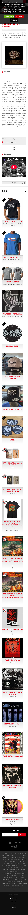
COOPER (12, 856)
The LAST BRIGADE (23, 883)
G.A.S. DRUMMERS (22, 859)
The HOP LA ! (14, 883)
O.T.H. (11, 873)
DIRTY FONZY (22, 857)
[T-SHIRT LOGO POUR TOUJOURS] (12, 209)
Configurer (14, 20)
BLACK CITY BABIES (22, 854)
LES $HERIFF (16, 867)
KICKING (10, 867)
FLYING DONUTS (5, 859)
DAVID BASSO (6, 857)
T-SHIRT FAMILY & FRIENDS (12, 282)
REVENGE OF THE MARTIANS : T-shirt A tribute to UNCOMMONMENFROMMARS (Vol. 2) (12, 524)
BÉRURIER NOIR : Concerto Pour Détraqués (12, 786)
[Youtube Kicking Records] (14, 846)
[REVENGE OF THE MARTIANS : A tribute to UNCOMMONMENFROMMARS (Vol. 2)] (12, 546)
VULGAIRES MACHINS (21, 889)
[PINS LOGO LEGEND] (12, 333)
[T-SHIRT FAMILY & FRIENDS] (12, 273)
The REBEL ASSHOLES (14, 885)
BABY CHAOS (7, 852)
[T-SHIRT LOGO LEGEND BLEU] (12, 243)
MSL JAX (21, 871)
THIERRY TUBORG (11, 887)
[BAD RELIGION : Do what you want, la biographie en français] (12, 617)
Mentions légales (14, 898)
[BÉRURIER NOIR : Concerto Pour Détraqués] (12, 774)
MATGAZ (7, 871)
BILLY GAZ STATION (5, 854)
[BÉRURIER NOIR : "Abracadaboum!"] (12, 743)
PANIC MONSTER (17, 873)
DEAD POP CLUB (14, 857)
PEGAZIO (24, 873)
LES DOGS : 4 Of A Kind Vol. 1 (12, 724)
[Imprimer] (15, 183)
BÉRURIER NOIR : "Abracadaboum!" (12, 756)
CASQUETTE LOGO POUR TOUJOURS (12, 377)
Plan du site (14, 901)
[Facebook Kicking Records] (10, 842)
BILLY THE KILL (14, 854)
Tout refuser (19, 17)
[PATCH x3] (12, 427)
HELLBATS (23, 863)
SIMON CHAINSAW (8, 877)
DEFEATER (5, 30)
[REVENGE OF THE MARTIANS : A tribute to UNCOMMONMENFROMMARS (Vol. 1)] (12, 582)
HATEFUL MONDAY (15, 863)
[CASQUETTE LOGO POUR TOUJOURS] (12, 364)
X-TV (14, 891)
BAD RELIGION (21, 852)
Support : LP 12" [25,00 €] (10, 142)
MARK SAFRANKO (13, 869)
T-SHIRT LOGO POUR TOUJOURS (12, 221)
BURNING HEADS (5, 856)
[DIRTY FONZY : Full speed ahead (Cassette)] (12, 454)
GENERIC (6, 861)
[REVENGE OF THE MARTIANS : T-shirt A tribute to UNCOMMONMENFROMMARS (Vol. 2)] (12, 509)
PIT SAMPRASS (14, 875)
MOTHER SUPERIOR (14, 871)
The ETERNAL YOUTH (5, 883)
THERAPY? (22, 885)
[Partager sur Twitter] (20, 183)
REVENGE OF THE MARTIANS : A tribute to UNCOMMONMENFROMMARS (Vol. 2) (12, 560)
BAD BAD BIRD (14, 852)
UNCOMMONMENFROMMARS (8, 889)
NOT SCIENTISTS (5, 873)
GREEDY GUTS (21, 861)
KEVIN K (5, 867)
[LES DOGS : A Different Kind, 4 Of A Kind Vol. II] (12, 679)
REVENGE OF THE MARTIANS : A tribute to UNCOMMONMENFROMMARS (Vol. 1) (12, 596)
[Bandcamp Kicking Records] (18, 842)
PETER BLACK (6, 875)
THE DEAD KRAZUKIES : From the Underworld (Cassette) (12, 490)
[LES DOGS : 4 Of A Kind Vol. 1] (12, 712)
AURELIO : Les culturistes (12, 660)
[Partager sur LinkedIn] (22, 183)
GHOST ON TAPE (12, 861)
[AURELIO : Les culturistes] (12, 648)
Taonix (14, 896)
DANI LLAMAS (23, 856)
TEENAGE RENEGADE (6, 879)
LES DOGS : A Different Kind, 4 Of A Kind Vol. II (12, 693)
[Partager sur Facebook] (17, 183)
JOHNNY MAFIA (14, 865)
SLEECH (15, 877)
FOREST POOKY (13, 859)
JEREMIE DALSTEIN (6, 865)
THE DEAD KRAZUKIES (10, 881)
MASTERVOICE (21, 869)
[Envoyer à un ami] (13, 183)
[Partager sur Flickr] (25, 183)
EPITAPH (11, 30)
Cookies (10, 13)
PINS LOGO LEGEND (12, 346)
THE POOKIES (6, 885)
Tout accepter (9, 17)
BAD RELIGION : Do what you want (12, 629)
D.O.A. (17, 856)
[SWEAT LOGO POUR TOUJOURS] (12, 301)
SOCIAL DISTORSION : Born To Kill (12, 819)
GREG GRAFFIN (6, 863)
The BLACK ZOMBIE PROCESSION (19, 879)
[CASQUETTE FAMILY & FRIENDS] (12, 396)
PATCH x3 (12, 440)
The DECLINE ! (19, 881)
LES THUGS (22, 867)
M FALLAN (5, 869)
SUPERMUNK (21, 877)
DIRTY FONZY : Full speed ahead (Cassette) (12, 464)
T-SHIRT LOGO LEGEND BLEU (12, 257)
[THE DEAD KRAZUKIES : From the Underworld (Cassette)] (12, 480)
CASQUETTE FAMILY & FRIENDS (12, 409)
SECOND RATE (21, 875)
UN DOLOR (18, 887)
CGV (14, 904)
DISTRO (5, 191)
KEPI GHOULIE (23, 865)
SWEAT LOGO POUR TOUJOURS (12, 314)
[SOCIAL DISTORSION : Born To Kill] (12, 807)
